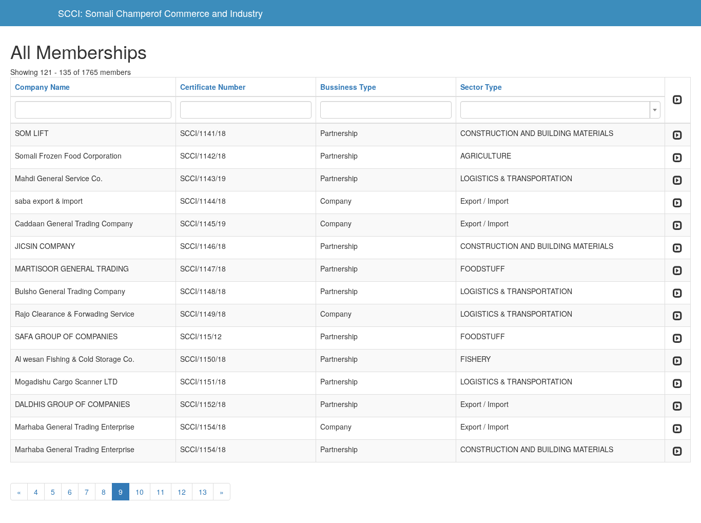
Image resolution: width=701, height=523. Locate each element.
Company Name (42, 87)
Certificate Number (212, 87)
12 (182, 492)
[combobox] (560, 110)
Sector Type (481, 87)
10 (139, 492)
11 (161, 492)
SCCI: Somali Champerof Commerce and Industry (160, 13)
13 (203, 492)
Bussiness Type (348, 87)
